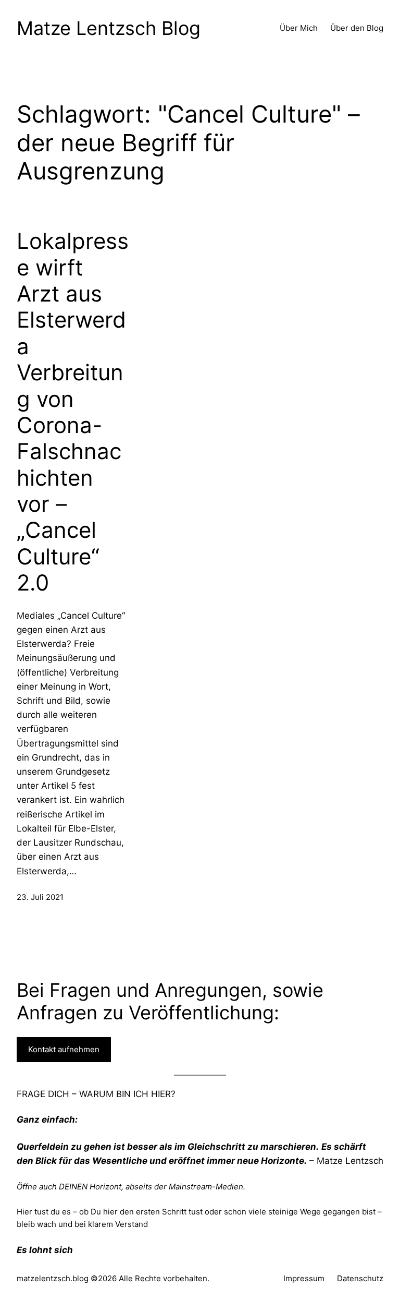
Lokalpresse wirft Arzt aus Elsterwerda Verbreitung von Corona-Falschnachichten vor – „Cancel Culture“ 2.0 (73, 412)
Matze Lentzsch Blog (109, 28)
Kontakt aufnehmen (63, 1049)
